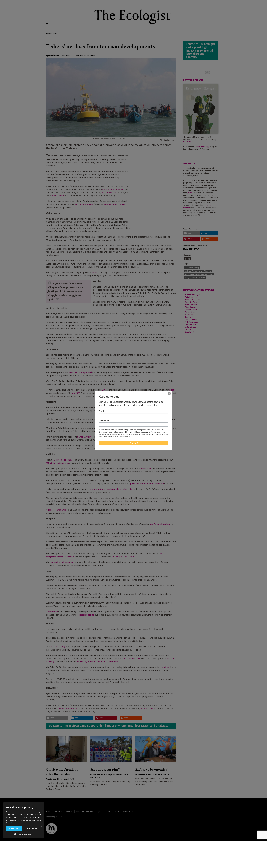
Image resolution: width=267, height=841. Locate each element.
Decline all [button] (32, 828)
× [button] (41, 805)
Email (101, 411)
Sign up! (133, 443)
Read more (15, 823)
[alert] (23, 820)
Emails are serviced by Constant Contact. (117, 436)
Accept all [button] (14, 828)
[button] (24, 834)
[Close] (169, 393)
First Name (104, 420)
